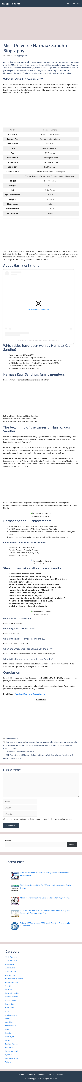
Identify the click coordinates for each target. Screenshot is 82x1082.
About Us (21, 1075)
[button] (68, 3)
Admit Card (10, 968)
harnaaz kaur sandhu (15, 742)
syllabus (8, 1054)
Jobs (7, 1011)
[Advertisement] (41, 24)
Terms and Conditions (55, 1075)
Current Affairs (11, 982)
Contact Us (31, 1075)
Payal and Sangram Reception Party (31, 694)
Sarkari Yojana (11, 1044)
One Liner (9, 1022)
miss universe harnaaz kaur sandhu (44, 745)
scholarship (10, 1047)
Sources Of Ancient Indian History (20, 752)
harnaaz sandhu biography (51, 742)
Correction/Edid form (14, 978)
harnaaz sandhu (32, 742)
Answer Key (10, 975)
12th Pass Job (11, 960)
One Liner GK (10, 1025)
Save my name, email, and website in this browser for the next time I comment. (39, 819)
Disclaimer (41, 1075)
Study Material (11, 1051)
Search (8, 840)
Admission (9, 964)
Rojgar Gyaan (11, 3)
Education (9, 989)
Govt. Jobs (9, 1007)
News (7, 1018)
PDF (7, 1029)
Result (8, 1040)
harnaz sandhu (22, 745)
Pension (8, 1033)
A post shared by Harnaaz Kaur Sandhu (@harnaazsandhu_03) (38, 340)
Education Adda (12, 993)
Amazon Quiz (11, 971)
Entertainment (12, 738)
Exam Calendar (11, 1000)
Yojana (8, 1062)
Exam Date (10, 1004)
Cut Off (8, 986)
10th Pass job (11, 957)
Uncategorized (11, 1058)
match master (11, 1015)
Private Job (9, 1036)
